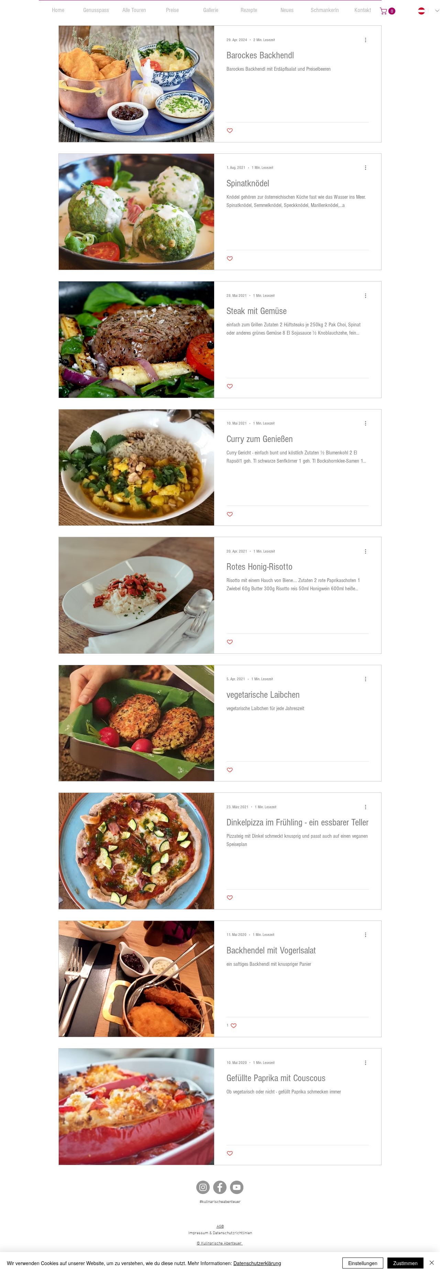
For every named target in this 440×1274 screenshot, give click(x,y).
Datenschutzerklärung (257, 1263)
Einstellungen (362, 1263)
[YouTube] (236, 1187)
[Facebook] (220, 1187)
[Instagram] (203, 1187)
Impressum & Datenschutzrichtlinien (220, 1233)
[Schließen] (432, 1263)
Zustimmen (405, 1263)
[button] (96, 7)
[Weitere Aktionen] (368, 40)
